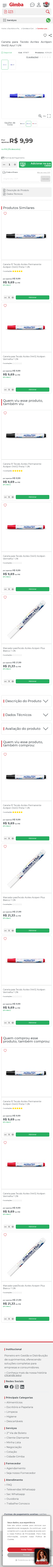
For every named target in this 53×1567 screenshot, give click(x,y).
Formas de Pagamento (15, 158)
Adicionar (32, 297)
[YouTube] (6, 1387)
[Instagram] (17, 1387)
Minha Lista (13, 1442)
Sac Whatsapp (15, 1494)
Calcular (45, 179)
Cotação (11, 1452)
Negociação (14, 1447)
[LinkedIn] (22, 1387)
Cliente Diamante (17, 1438)
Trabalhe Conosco (18, 1503)
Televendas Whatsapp (20, 1489)
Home (3, 28)
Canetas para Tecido (43, 28)
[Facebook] (12, 1387)
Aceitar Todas (26, 1550)
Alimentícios (14, 1402)
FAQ (9, 1485)
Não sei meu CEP (43, 172)
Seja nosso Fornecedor (21, 1473)
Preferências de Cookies (28, 1560)
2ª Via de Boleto (16, 1433)
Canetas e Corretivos (29, 28)
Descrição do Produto (17, 190)
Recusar (26, 1555)
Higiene (11, 1416)
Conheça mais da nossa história (25, 1374)
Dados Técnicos (14, 194)
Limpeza (12, 1412)
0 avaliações (32, 57)
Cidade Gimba (15, 1456)
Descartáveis (14, 1421)
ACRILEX (48, 53)
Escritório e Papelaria (14, 28)
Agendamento (15, 1468)
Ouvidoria (12, 1499)
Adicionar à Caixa (35, 165)
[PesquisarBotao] (48, 12)
